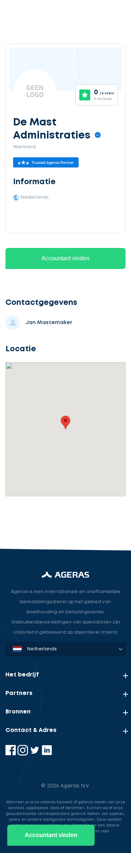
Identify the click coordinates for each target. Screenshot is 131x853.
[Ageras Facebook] (11, 754)
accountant (28, 483)
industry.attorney (36, 517)
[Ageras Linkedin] (46, 754)
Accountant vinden (65, 258)
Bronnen (18, 712)
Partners (18, 693)
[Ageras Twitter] (35, 754)
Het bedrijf (22, 675)
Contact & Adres (30, 730)
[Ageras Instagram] (23, 754)
